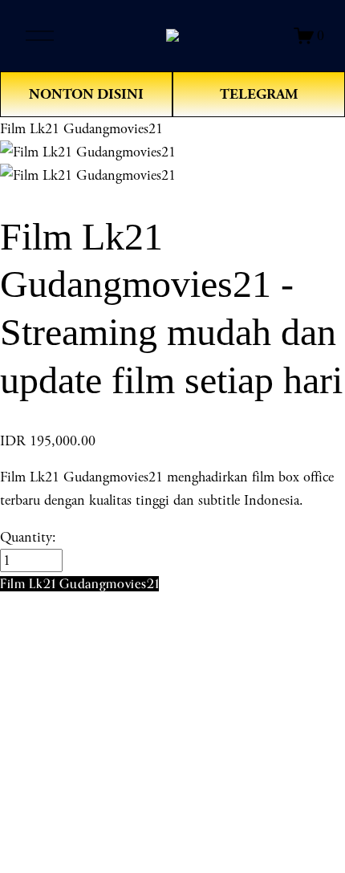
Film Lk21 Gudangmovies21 (81, 129)
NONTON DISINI (86, 94)
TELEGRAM (259, 94)
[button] (79, 583)
